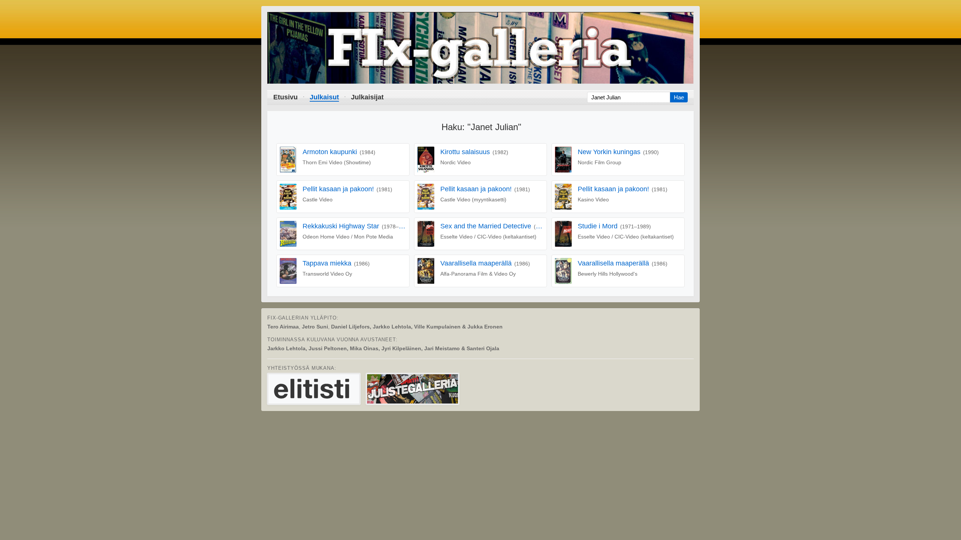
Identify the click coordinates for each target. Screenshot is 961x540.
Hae (679, 97)
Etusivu (285, 97)
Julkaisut (324, 97)
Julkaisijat (367, 97)
